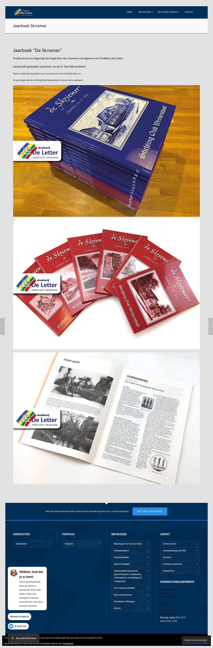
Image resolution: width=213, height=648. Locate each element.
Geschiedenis (21, 544)
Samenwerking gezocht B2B (174, 550)
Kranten (117, 608)
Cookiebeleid (67, 643)
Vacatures (167, 557)
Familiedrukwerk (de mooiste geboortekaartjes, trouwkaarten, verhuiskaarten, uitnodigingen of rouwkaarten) (128, 576)
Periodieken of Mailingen (124, 601)
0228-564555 (166, 610)
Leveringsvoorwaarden (172, 564)
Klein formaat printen (123, 595)
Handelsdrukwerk (121, 557)
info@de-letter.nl (72, 73)
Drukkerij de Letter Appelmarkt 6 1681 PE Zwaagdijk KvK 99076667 (168, 596)
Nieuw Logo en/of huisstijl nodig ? (128, 544)
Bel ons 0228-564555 (150, 511)
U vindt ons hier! (169, 544)
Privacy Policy (168, 571)
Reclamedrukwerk (121, 550)
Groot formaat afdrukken (124, 588)
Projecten (69, 544)
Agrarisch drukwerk (122, 564)
